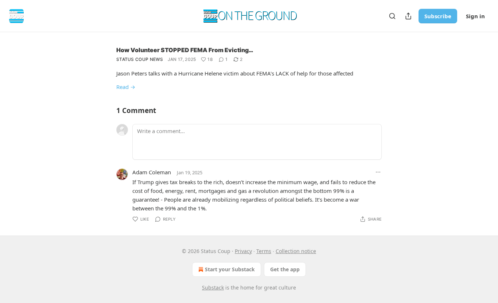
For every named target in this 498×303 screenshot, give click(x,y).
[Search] (392, 16)
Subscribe (437, 16)
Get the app (285, 269)
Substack (213, 287)
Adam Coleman (151, 172)
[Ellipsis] (378, 172)
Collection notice (296, 251)
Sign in (475, 16)
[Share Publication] (408, 16)
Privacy (243, 251)
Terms (263, 251)
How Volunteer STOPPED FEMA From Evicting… (184, 50)
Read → (125, 86)
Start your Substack (230, 269)
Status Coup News (139, 59)
